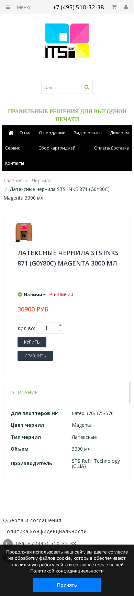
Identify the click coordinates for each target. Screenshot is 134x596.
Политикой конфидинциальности (67, 571)
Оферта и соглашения (32, 520)
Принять (67, 585)
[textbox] (67, 87)
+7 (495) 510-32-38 (78, 7)
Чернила (42, 180)
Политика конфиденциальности (45, 531)
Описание (23, 392)
